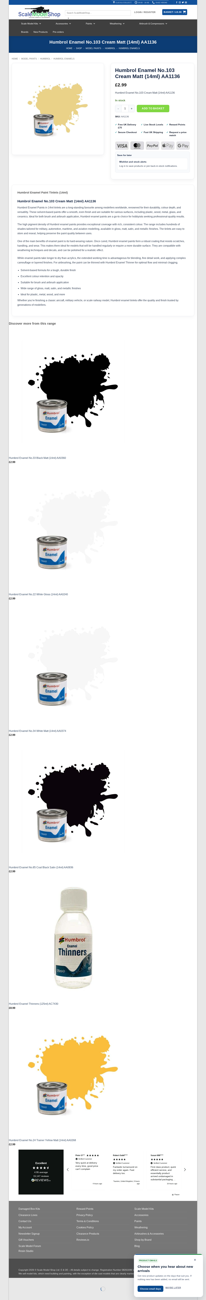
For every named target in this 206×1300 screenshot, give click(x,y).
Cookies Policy (85, 1227)
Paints (89, 23)
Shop (79, 48)
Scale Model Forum (30, 1246)
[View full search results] (67, 7)
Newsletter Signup (29, 1233)
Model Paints (93, 48)
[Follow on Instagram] (180, 2)
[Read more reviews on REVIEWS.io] (41, 1181)
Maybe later (173, 1288)
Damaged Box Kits (29, 1208)
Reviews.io (82, 1239)
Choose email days (150, 1288)
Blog (137, 1246)
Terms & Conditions (87, 1221)
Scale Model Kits (29, 23)
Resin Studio (26, 1251)
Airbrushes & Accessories (149, 1233)
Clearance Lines (28, 1215)
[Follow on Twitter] (183, 2)
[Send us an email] (186, 2)
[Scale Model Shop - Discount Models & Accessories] (39, 12)
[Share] (31, 1281)
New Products (40, 32)
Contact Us (25, 1221)
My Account (25, 1227)
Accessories (62, 23)
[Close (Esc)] (40, 1281)
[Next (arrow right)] (21, 1294)
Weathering (116, 23)
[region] (126, 1169)
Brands (24, 32)
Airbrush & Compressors (151, 23)
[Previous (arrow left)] (12, 1294)
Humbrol (110, 48)
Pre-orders (58, 32)
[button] (68, 1170)
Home (69, 48)
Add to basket (153, 108)
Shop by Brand (142, 1239)
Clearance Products (87, 1233)
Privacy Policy (84, 1215)
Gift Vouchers (26, 1239)
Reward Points (84, 1208)
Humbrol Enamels (129, 48)
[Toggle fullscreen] (21, 1281)
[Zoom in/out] (12, 1281)
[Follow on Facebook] (177, 2)
